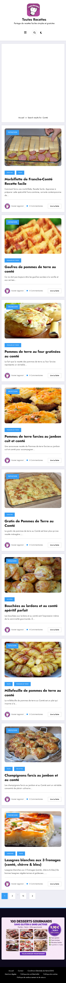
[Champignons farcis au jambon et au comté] (33, 744)
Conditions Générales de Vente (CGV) (41, 971)
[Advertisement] (33, 81)
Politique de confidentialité (30, 974)
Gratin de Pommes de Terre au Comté (29, 523)
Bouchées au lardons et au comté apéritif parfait (31, 608)
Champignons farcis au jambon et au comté (31, 777)
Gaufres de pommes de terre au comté (30, 269)
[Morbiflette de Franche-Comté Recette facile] (33, 147)
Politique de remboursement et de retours (31, 977)
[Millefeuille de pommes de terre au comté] (33, 659)
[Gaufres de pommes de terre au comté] (33, 235)
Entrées (9, 599)
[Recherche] (34, 32)
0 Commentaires (36, 206)
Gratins (10, 173)
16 (23, 895)
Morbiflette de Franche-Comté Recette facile (28, 181)
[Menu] (25, 32)
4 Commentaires (36, 630)
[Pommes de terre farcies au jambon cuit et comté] (33, 405)
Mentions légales (10, 974)
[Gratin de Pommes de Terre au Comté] (33, 490)
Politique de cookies (50, 974)
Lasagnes (10, 853)
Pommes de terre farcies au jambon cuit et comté (33, 438)
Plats (20, 173)
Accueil (11, 971)
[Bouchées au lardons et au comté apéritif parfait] (33, 574)
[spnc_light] (41, 32)
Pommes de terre (13, 260)
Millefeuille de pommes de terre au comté (33, 692)
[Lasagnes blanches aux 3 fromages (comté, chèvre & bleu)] (33, 828)
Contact (20, 971)
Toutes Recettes (34, 19)
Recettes (19, 769)
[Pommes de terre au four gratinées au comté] (33, 320)
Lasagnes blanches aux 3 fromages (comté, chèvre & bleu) (32, 862)
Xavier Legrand (17, 206)
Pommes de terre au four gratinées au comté (32, 353)
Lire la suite (54, 206)
